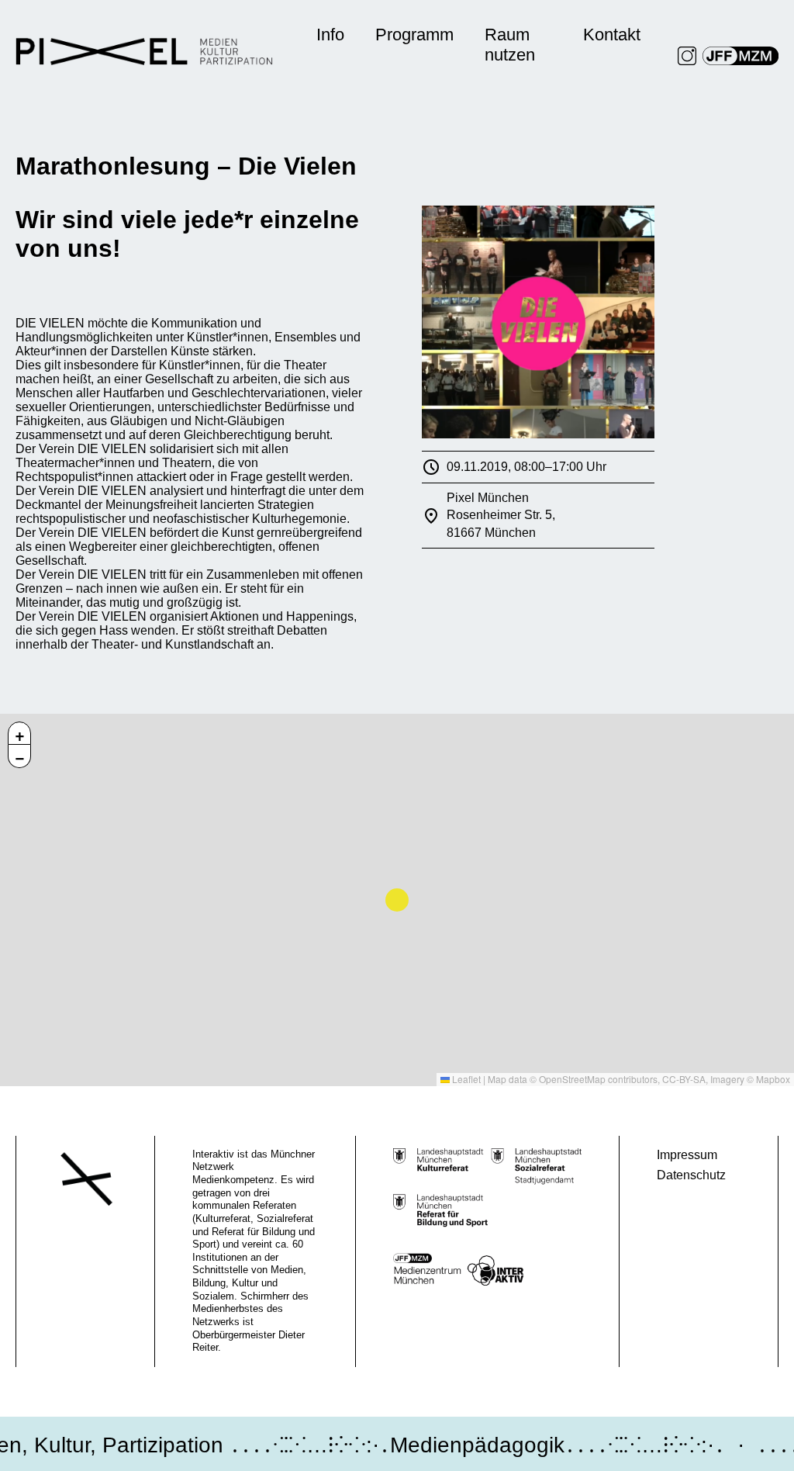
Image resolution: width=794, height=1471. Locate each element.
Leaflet (465, 1078)
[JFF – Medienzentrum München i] (740, 56)
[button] (19, 733)
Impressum (687, 1154)
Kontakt (611, 34)
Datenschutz (691, 1175)
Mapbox (773, 1078)
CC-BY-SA (684, 1078)
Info (330, 34)
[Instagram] (687, 56)
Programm (414, 34)
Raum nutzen (510, 44)
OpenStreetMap (572, 1078)
